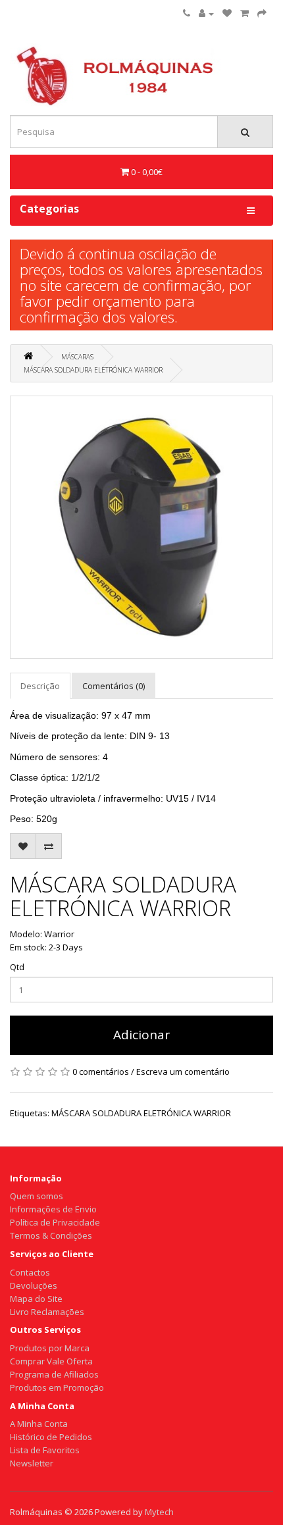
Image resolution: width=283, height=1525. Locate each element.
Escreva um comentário (183, 1071)
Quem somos (36, 1196)
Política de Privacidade (55, 1222)
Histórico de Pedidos (51, 1437)
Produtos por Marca (50, 1348)
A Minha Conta (39, 1424)
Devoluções (33, 1285)
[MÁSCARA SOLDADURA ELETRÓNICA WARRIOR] (141, 527)
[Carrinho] (244, 13)
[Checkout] (262, 13)
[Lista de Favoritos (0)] (227, 13)
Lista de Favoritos (45, 1450)
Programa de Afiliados (54, 1374)
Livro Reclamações (47, 1312)
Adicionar (141, 1034)
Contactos (30, 1272)
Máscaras (77, 356)
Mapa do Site (36, 1299)
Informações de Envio (53, 1209)
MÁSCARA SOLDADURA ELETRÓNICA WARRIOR (93, 370)
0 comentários (100, 1071)
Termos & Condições (51, 1235)
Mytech (159, 1512)
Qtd (17, 967)
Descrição (40, 686)
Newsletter (31, 1463)
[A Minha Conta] (206, 13)
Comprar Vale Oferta (51, 1361)
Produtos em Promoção (57, 1387)
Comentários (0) (113, 686)
